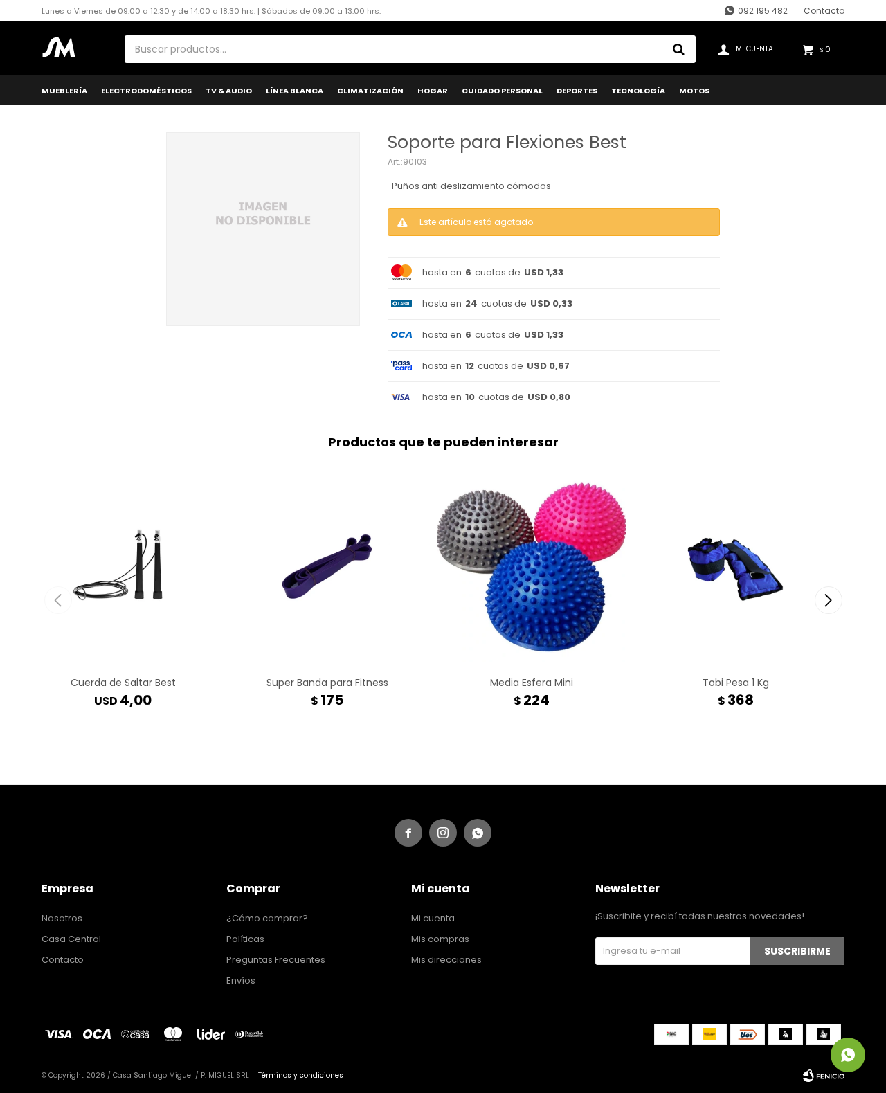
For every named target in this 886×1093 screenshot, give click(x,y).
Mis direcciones (446, 959)
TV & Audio (229, 90)
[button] (828, 600)
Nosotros (62, 918)
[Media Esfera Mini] (531, 566)
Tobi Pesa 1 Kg (736, 682)
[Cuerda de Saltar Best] (123, 566)
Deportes (577, 90)
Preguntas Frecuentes (275, 959)
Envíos (240, 980)
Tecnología (638, 90)
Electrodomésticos (146, 90)
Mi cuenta (433, 918)
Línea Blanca (294, 90)
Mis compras (440, 939)
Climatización (370, 90)
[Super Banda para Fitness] (327, 566)
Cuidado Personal (502, 90)
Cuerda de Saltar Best (123, 682)
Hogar (432, 90)
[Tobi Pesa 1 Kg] (735, 566)
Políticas (245, 939)
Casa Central (71, 939)
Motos (694, 90)
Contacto (824, 11)
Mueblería (64, 90)
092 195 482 (763, 11)
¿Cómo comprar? (267, 918)
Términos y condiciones (300, 1075)
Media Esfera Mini (531, 682)
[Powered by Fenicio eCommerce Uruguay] (823, 1075)
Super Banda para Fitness (327, 682)
